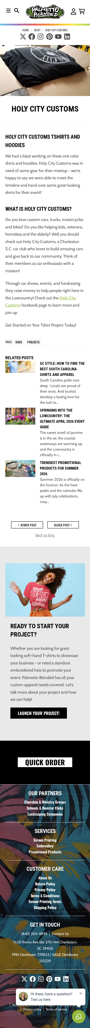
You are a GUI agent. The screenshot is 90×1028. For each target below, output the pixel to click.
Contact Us (60, 934)
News (37, 30)
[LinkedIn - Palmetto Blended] (67, 36)
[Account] (73, 11)
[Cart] (82, 11)
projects (33, 341)
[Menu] (8, 10)
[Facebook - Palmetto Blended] (31, 36)
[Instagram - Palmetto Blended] (40, 36)
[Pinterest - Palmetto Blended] (49, 36)
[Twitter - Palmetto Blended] (23, 36)
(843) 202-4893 (34, 934)
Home (25, 30)
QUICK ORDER (45, 762)
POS (15, 1005)
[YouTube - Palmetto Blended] (58, 36)
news (18, 341)
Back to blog (45, 535)
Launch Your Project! (39, 713)
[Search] (17, 10)
